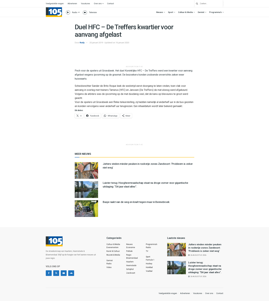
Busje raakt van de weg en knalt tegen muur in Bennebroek (136, 202)
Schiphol (130, 269)
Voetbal (149, 271)
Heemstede (131, 265)
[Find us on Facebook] (49, 273)
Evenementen (112, 247)
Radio (74, 12)
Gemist (201, 12)
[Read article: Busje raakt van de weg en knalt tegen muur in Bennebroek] (86, 208)
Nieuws (159, 12)
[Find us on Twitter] (56, 273)
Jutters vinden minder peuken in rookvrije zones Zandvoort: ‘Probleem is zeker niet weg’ (204, 247)
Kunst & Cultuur (113, 251)
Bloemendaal (132, 258)
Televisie (93, 12)
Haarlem (130, 262)
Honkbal (149, 267)
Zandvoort (130, 273)
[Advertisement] (134, 56)
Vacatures (85, 3)
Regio (128, 255)
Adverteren (72, 3)
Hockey (149, 264)
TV (147, 251)
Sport (170, 12)
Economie (130, 247)
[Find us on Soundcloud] (71, 273)
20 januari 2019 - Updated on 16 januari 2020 (109, 42)
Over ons (98, 3)
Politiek (129, 251)
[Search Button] (195, 3)
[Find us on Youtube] (64, 273)
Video (108, 267)
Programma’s (215, 12)
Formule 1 (150, 260)
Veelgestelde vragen (55, 3)
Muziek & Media (113, 255)
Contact (110, 3)
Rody (82, 42)
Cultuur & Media (185, 12)
